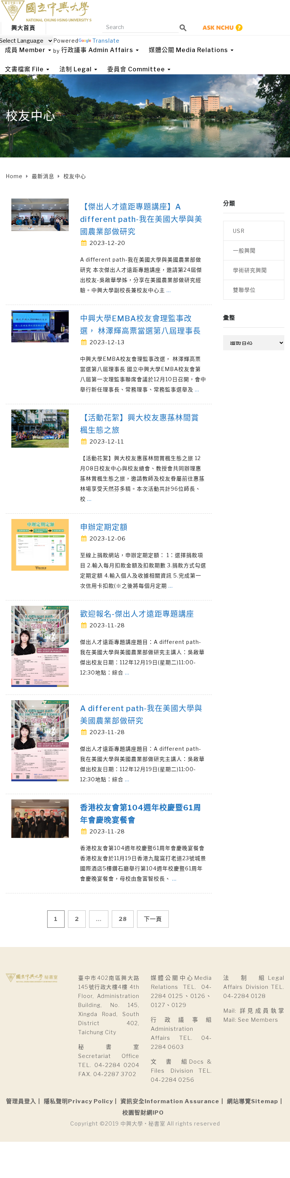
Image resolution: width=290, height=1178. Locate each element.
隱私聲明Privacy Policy (78, 1101)
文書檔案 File (24, 69)
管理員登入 (21, 1101)
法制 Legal (75, 69)
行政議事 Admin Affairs (97, 50)
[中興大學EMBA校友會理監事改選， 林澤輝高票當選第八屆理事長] (40, 325)
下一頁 (153, 919)
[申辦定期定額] (40, 544)
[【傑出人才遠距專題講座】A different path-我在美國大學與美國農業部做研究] (40, 214)
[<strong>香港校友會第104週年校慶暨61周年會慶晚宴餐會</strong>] (40, 818)
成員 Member (25, 50)
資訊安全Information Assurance (169, 1101)
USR (239, 231)
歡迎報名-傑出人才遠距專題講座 (137, 614)
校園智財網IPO (143, 1112)
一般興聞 (244, 250)
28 (123, 919)
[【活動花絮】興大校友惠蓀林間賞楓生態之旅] (40, 428)
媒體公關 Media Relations (188, 50)
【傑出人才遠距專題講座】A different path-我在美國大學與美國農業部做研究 (141, 219)
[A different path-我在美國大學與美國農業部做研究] (40, 740)
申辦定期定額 (104, 527)
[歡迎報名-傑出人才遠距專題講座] (40, 645)
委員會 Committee (136, 69)
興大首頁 (23, 28)
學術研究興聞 (250, 270)
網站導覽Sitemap (252, 1101)
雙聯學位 (244, 289)
